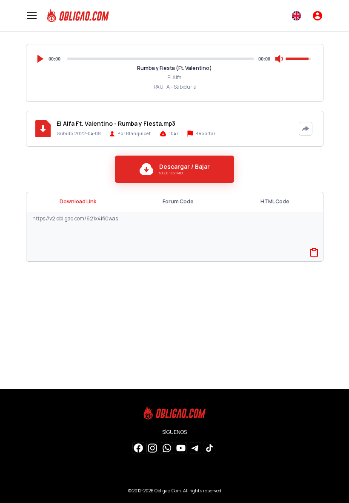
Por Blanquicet (134, 133)
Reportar (205, 133)
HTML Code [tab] (274, 201)
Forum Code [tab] (178, 201)
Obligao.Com (167, 491)
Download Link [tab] (78, 201)
